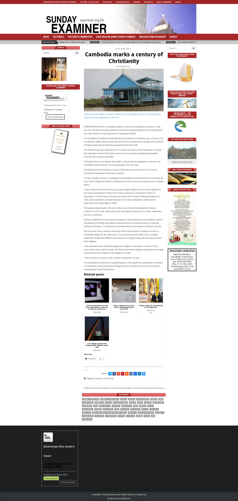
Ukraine (139, 416)
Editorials (58, 36)
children (154, 399)
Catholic (131, 399)
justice (150, 406)
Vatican (146, 416)
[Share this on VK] (131, 373)
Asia (118, 49)
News (46, 36)
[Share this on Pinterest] (122, 373)
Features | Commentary (80, 36)
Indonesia (142, 406)
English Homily (158, 402)
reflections (87, 412)
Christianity (109, 378)
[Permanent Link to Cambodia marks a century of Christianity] (124, 90)
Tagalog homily (88, 416)
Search (178, 2)
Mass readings (88, 409)
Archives (136, 2)
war (153, 416)
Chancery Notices (123, 2)
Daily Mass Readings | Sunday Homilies (115, 36)
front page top (105, 406)
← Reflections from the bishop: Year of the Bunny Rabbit (106, 388)
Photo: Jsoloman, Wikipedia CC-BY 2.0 (101, 118)
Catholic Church (142, 399)
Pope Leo (145, 409)
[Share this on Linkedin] (139, 373)
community (99, 402)
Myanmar (98, 409)
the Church (99, 416)
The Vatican (130, 416)
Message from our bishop (152, 36)
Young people (87, 419)
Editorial (148, 402)
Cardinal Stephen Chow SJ (110, 399)
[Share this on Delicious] (143, 373)
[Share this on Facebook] (114, 373)
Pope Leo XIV (154, 409)
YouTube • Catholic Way (89, 2)
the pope (121, 416)
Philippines (125, 409)
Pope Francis (135, 409)
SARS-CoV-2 (132, 412)
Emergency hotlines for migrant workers (59, 2)
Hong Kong (115, 406)
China (161, 399)
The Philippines (111, 416)
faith (95, 406)
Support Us (148, 2)
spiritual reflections (146, 412)
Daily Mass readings (120, 402)
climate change (88, 402)
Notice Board (108, 409)
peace (117, 409)
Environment (87, 406)
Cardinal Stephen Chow (91, 399)
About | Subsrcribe (164, 2)
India (135, 406)
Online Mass (107, 2)
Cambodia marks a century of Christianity (124, 57)
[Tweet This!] (110, 373)
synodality (160, 412)
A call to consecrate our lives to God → (149, 388)
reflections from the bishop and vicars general (109, 412)
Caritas (123, 399)
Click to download (55, 117)
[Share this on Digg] (135, 373)
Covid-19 (108, 402)
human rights (126, 406)
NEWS (123, 49)
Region (128, 49)
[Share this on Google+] (118, 373)
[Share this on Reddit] (127, 373)
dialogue (132, 402)
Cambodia (98, 378)
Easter (140, 402)
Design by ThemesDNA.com (119, 498)
